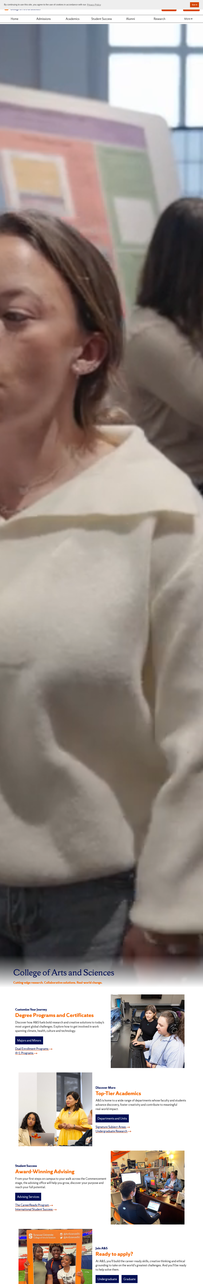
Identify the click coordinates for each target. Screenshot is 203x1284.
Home (14, 19)
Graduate (129, 1279)
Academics (72, 19)
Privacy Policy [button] (94, 5)
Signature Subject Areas (111, 1127)
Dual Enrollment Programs (32, 1049)
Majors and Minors (29, 1040)
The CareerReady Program (32, 1205)
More (187, 18)
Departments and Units (112, 1118)
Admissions (43, 19)
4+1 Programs (24, 1053)
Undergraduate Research (112, 1131)
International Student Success (34, 1209)
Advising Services (28, 1197)
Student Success (101, 19)
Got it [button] (194, 5)
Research (159, 19)
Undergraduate (107, 1279)
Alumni (130, 19)
